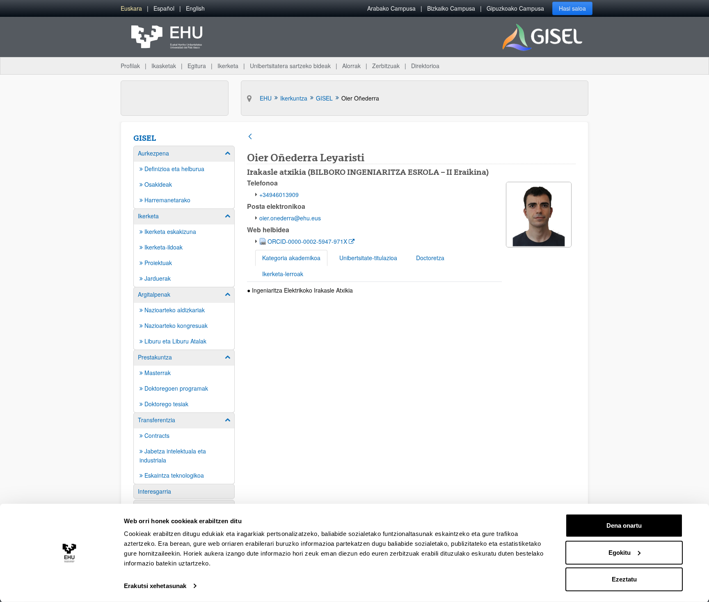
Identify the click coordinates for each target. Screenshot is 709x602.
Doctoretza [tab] (430, 258)
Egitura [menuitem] (197, 66)
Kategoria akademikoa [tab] (291, 258)
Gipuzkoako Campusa (515, 8)
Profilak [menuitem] (130, 66)
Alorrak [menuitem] (351, 66)
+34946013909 (279, 194)
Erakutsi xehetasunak (155, 585)
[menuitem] (131, 8)
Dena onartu (624, 525)
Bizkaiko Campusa (451, 8)
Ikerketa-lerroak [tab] (282, 274)
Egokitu (619, 552)
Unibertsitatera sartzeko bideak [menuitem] (290, 66)
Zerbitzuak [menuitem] (386, 66)
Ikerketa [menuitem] (227, 66)
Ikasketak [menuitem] (163, 66)
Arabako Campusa (391, 8)
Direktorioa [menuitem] (425, 66)
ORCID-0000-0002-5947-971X (308, 241)
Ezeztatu (624, 579)
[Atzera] (250, 137)
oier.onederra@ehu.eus (290, 218)
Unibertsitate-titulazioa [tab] (368, 258)
